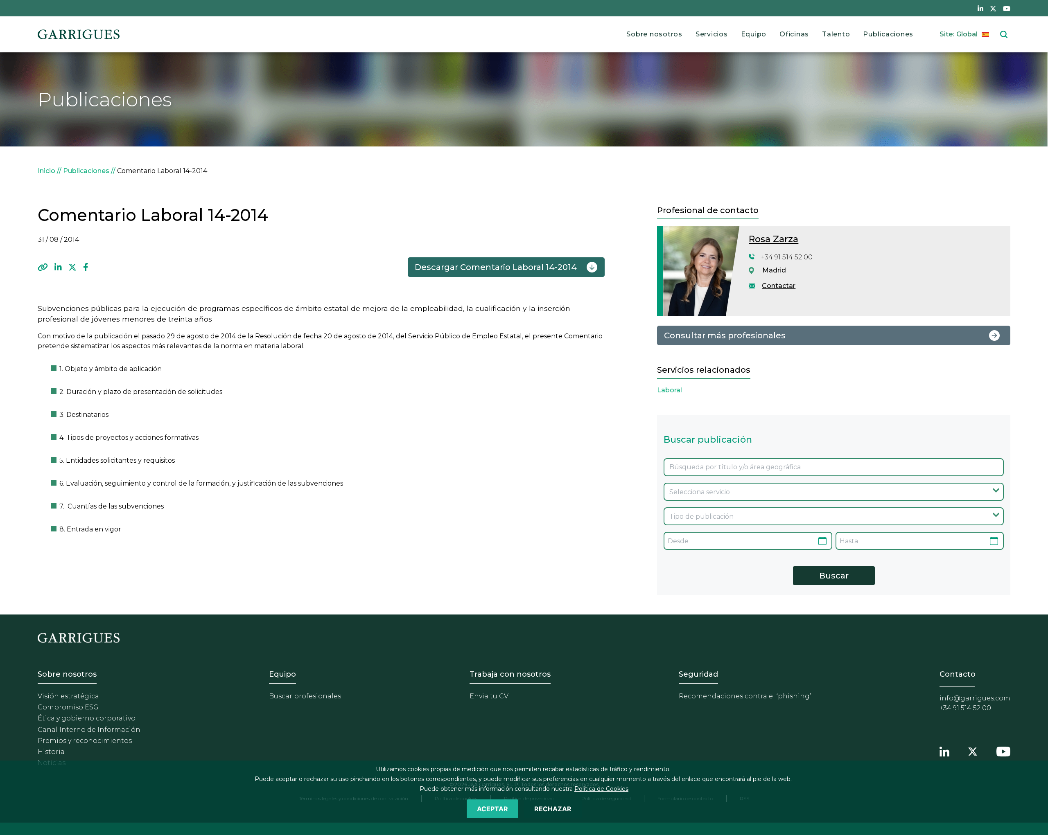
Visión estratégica (68, 696)
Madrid (774, 270)
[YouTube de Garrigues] (1006, 8)
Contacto (958, 674)
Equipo (754, 34)
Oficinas (794, 34)
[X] (72, 267)
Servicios (712, 34)
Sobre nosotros (654, 34)
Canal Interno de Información (89, 730)
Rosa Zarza (773, 239)
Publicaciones (888, 34)
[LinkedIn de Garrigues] (980, 8)
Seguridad (698, 674)
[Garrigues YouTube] (1003, 750)
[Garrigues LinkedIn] (944, 750)
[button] (43, 267)
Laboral (669, 390)
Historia (51, 752)
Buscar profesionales (305, 696)
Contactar (778, 286)
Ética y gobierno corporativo (87, 718)
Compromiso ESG (68, 707)
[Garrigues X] (973, 750)
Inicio (46, 171)
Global (967, 34)
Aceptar (492, 809)
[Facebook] (85, 267)
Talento (836, 34)
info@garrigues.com (975, 698)
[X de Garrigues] (993, 8)
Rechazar (552, 809)
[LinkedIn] (58, 267)
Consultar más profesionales (725, 335)
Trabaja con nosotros (510, 674)
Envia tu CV (489, 696)
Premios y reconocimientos (85, 741)
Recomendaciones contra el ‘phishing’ (745, 696)
